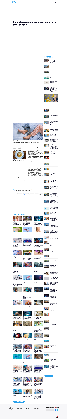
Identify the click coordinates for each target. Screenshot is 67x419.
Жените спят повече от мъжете (18, 174)
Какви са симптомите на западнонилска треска (17, 233)
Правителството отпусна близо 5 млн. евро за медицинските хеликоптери (27, 234)
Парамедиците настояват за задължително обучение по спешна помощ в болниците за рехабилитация (38, 245)
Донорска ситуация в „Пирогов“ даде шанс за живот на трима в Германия (38, 318)
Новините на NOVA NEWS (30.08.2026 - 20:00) (54, 340)
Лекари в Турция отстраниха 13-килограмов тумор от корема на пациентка (38, 223)
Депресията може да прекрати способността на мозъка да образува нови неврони (54, 289)
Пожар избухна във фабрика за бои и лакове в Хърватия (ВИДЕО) (53, 61)
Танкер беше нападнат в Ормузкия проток (54, 278)
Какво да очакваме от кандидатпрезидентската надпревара (54, 152)
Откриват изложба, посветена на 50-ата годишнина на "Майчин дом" (54, 232)
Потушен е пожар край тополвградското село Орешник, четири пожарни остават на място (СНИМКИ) (54, 323)
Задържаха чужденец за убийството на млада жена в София (54, 140)
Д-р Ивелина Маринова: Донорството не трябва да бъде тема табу (27, 395)
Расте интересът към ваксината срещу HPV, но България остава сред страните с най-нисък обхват (38, 396)
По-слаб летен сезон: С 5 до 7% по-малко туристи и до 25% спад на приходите (54, 116)
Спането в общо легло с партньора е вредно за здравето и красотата (18, 169)
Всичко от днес (11, 408)
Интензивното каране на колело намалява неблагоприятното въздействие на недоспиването (27, 223)
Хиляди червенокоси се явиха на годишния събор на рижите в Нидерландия (54, 219)
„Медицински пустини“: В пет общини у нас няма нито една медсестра (17, 317)
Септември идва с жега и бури (54, 255)
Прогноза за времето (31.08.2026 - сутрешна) (54, 208)
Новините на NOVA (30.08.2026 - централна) (53, 355)
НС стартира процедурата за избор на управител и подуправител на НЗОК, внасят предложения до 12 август (27, 384)
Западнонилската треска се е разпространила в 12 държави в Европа (37, 257)
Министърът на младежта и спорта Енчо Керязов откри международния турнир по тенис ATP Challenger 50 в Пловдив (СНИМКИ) (54, 348)
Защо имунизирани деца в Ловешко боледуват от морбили (17, 257)
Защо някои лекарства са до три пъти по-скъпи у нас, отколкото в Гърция (38, 384)
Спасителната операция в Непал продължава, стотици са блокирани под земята (54, 202)
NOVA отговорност (37, 407)
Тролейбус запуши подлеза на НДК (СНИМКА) (53, 336)
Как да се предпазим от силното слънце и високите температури (27, 307)
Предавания (27, 408)
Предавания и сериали (20, 409)
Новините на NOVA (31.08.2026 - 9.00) (53, 135)
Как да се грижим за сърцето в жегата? (16, 339)
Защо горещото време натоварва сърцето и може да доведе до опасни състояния (27, 340)
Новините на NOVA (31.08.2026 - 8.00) (53, 168)
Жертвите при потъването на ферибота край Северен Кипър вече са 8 (54, 225)
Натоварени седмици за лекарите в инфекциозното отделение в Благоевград (38, 270)
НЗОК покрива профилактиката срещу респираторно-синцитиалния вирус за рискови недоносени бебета (17, 372)
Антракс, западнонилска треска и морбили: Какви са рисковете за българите (17, 245)
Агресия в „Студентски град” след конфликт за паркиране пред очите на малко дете (54, 181)
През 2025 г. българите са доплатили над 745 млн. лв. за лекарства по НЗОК (38, 340)
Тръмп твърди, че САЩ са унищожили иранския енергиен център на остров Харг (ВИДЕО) (54, 250)
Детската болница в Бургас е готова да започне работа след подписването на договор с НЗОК (16, 384)
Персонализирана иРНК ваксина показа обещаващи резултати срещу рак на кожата (38, 282)
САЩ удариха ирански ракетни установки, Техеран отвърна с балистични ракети (54, 158)
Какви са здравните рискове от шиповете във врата (38, 361)
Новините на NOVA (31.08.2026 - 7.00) (53, 213)
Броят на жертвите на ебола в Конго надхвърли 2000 (27, 328)
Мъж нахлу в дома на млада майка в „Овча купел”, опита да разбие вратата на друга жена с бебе (54, 175)
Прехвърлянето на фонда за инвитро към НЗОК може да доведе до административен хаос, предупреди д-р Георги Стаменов (38, 329)
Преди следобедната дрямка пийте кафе (19, 161)
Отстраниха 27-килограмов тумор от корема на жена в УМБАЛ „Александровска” (27, 318)
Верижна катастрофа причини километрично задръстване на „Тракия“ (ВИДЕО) (54, 296)
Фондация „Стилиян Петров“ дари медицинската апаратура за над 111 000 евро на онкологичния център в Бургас (27, 296)
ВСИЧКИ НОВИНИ (49, 375)
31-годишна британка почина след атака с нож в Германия (54, 283)
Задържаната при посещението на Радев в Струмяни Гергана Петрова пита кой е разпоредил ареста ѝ (54, 146)
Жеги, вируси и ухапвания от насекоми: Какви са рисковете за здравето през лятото (38, 351)
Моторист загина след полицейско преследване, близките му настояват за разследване (54, 188)
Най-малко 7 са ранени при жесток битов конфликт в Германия (54, 261)
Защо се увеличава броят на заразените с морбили (27, 269)
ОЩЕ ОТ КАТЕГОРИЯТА (19, 401)
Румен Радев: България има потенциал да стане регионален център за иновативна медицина (17, 329)
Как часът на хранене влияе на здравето (38, 306)
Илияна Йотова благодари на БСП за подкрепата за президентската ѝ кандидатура (53, 89)
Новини (27, 407)
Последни (10, 407)
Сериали (27, 409)
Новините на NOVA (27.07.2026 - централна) (17, 395)
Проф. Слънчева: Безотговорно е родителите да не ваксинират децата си (17, 223)
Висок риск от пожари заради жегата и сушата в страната (54, 67)
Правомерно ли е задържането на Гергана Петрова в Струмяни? (53, 110)
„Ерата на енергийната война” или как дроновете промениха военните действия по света (54, 267)
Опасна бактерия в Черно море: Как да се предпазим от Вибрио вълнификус (16, 361)
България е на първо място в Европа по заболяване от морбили (27, 282)
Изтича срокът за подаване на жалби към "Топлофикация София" (54, 237)
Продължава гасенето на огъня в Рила (54, 163)
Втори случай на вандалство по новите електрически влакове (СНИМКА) (54, 360)
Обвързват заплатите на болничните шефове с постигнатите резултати (17, 307)
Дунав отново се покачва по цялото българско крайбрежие (54, 72)
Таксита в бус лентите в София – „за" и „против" (54, 130)
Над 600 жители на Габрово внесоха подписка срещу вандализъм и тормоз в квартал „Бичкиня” (54, 195)
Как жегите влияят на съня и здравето (38, 293)
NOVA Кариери (36, 408)
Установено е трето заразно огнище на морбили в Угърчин (27, 350)
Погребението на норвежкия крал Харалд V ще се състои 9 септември (54, 309)
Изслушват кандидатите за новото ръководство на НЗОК (27, 244)
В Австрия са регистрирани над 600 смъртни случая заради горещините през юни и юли (54, 330)
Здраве (14, 159)
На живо (18, 407)
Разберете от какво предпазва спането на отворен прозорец (19, 165)
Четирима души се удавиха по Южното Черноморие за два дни (54, 77)
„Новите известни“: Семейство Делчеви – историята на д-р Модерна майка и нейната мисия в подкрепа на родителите (51, 104)
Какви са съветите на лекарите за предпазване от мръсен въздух (17, 294)
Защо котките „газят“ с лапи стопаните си (54, 273)
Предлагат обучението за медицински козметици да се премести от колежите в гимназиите (54, 123)
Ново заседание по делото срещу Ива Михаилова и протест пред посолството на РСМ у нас (54, 244)
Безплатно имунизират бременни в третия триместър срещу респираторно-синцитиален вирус (27, 372)
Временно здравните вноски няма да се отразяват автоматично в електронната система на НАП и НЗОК (17, 283)
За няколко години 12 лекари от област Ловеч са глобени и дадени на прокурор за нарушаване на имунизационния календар (17, 271)
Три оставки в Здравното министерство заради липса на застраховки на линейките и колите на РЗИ (27, 258)
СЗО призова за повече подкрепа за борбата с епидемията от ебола (17, 350)
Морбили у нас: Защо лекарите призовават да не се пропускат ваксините (27, 361)
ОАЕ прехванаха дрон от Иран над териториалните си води (53, 83)
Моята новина (11, 409)
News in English (36, 409)
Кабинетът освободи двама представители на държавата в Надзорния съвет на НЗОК (38, 372)
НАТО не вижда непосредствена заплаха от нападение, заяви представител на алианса (54, 302)
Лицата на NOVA (19, 408)
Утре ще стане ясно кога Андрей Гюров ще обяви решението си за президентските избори (54, 316)
